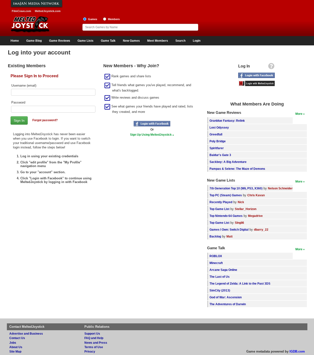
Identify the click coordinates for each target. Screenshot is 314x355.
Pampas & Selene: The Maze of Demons (237, 168)
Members (114, 19)
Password (18, 102)
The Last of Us (219, 276)
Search (180, 40)
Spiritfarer (216, 148)
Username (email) (23, 85)
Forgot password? (45, 120)
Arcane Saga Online (223, 269)
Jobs (12, 342)
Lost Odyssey (219, 127)
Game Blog (34, 40)
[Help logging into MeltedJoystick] (271, 67)
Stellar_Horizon (245, 208)
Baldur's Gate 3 (220, 155)
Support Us (92, 333)
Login (196, 40)
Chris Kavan (256, 195)
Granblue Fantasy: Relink (227, 120)
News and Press (95, 342)
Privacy (89, 351)
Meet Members (157, 40)
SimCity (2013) (219, 290)
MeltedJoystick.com (48, 11)
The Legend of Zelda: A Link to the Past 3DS (239, 283)
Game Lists (85, 40)
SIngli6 (239, 222)
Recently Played (220, 202)
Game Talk (108, 40)
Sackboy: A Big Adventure (228, 161)
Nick (241, 202)
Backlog (215, 236)
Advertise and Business (26, 333)
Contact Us (17, 338)
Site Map (15, 351)
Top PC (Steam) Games (225, 195)
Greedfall (215, 134)
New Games (131, 40)
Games (92, 19)
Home (15, 40)
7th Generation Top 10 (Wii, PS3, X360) (235, 188)
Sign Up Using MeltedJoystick (151, 134)
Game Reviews (59, 40)
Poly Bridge (217, 141)
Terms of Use (93, 347)
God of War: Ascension (225, 297)
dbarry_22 (261, 229)
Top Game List (219, 208)
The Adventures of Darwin (227, 304)
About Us (15, 347)
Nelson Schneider (280, 188)
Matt (229, 236)
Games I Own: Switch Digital (229, 229)
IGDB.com (297, 351)
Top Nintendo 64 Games (226, 215)
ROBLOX (215, 256)
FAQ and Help (93, 338)
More (298, 113)
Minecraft (216, 262)
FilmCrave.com (21, 11)
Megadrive (255, 215)
